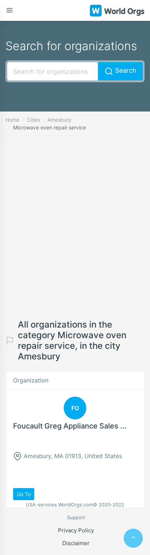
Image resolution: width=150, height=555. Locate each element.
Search (124, 70)
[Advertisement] (75, 233)
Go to (24, 494)
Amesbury (59, 120)
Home (12, 120)
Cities (33, 120)
